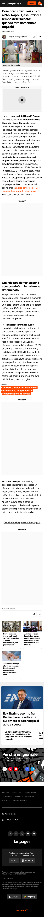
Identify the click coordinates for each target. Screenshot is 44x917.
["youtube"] (16, 769)
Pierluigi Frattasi (20, 37)
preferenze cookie (20, 801)
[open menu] (3, 3)
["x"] (21, 769)
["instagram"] (10, 769)
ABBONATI (32, 3)
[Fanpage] (22, 842)
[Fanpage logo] (14, 3)
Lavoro (12, 608)
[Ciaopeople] (22, 910)
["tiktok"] (4, 769)
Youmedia (5, 793)
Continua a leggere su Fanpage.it (22, 522)
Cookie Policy (7, 797)
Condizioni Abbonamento (24, 797)
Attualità (5, 608)
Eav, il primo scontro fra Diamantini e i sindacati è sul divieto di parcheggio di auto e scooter (21, 719)
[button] (40, 37)
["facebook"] (27, 769)
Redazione (6, 801)
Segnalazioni (17, 793)
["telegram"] (33, 769)
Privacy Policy (30, 793)
